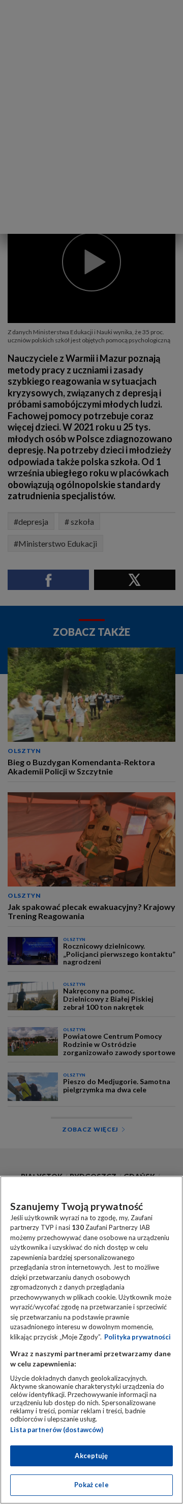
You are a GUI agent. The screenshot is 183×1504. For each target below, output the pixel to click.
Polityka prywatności (137, 1337)
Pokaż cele (91, 1485)
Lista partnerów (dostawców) (56, 1430)
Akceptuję (91, 1456)
